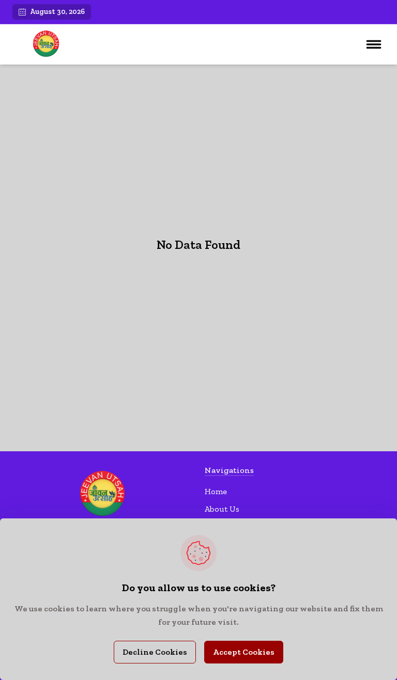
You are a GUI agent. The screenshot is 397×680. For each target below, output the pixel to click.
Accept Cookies (243, 652)
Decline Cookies (155, 652)
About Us (222, 509)
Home (216, 491)
